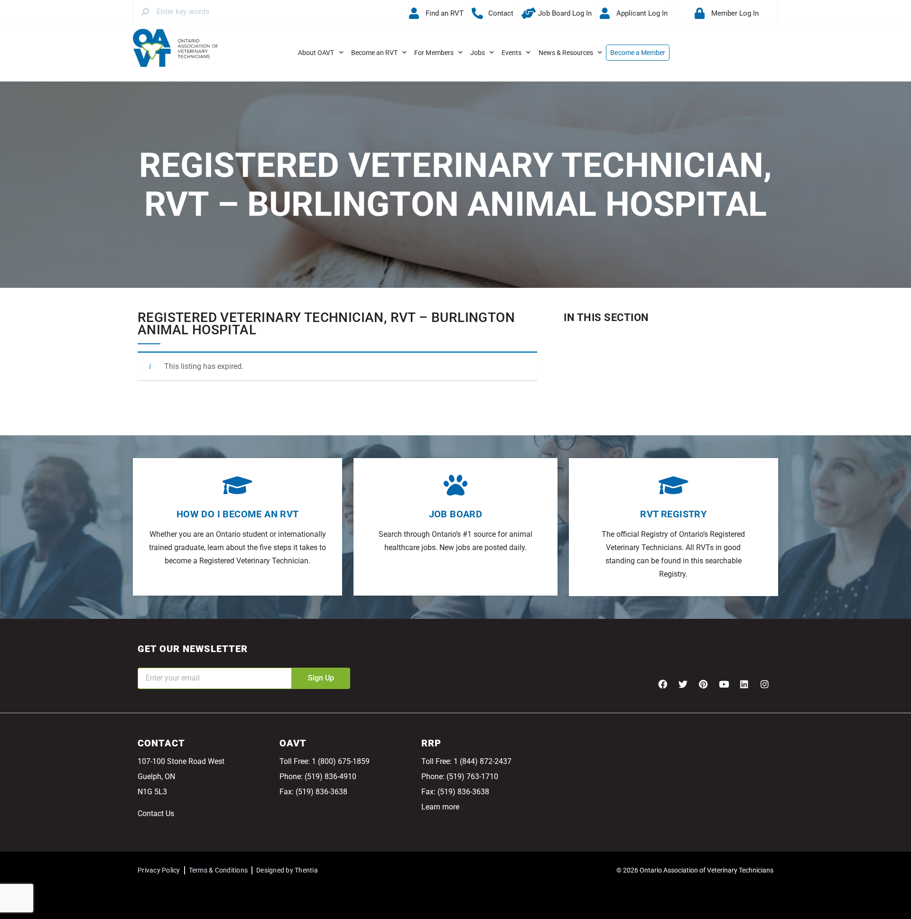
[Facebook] (662, 684)
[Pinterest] (703, 684)
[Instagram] (764, 684)
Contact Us (156, 813)
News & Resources (566, 52)
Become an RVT (374, 52)
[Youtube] (724, 684)
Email (147, 661)
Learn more (440, 806)
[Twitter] (683, 684)
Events (511, 52)
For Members (434, 52)
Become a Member (637, 52)
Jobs (477, 52)
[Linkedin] (744, 684)
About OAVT (316, 52)
